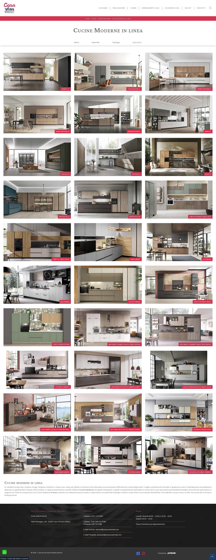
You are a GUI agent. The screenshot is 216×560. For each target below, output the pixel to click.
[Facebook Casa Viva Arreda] (138, 554)
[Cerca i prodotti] (211, 7)
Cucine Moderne (104, 19)
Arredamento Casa (150, 8)
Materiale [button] (95, 42)
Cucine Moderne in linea (121, 19)
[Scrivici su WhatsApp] (4, 552)
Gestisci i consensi (21, 558)
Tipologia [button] (116, 42)
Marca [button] (76, 42)
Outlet (188, 8)
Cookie (10, 558)
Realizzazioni (119, 8)
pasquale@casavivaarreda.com (109, 535)
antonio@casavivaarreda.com (107, 529)
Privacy (3, 558)
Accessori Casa (172, 8)
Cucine (133, 8)
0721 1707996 (97, 516)
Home (88, 19)
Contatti (201, 8)
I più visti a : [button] (137, 42)
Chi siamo (103, 8)
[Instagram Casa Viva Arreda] (143, 554)
